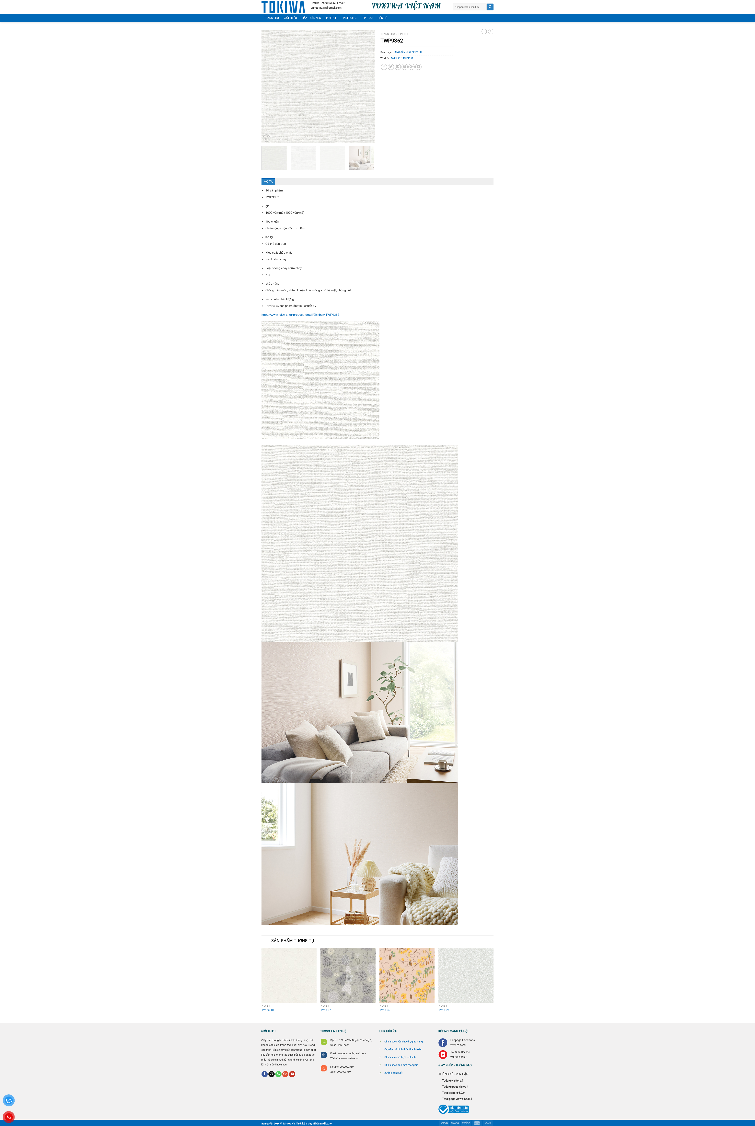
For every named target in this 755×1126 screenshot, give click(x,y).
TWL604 (384, 1010)
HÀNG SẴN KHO (311, 17)
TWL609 (443, 1010)
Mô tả (268, 181)
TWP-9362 (396, 58)
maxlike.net (325, 1123)
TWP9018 (267, 1010)
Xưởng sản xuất (393, 1072)
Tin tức (367, 17)
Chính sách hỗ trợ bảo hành (400, 1057)
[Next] (367, 124)
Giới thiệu (290, 17)
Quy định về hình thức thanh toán (403, 1049)
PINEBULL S (350, 17)
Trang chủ (271, 17)
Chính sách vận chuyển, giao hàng (403, 1041)
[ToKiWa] (283, 6)
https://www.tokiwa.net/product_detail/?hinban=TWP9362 (300, 314)
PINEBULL (332, 17)
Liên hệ (382, 17)
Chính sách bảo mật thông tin (401, 1064)
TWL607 (325, 1010)
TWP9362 (408, 58)
